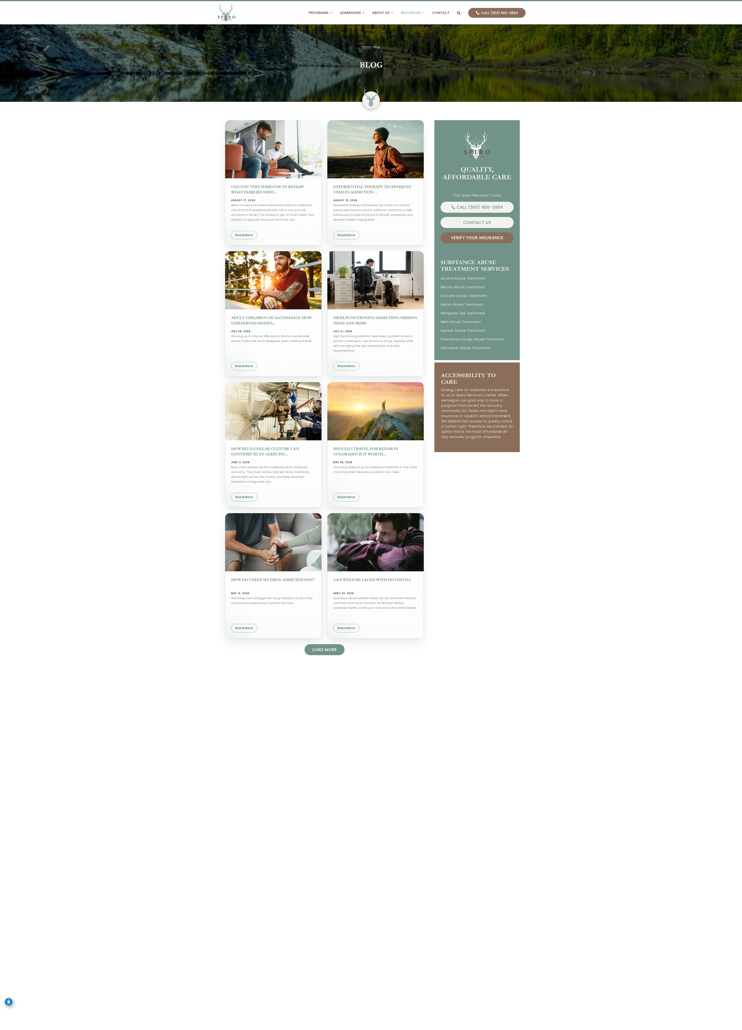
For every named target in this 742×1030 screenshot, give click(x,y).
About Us (381, 12)
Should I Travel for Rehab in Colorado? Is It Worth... (365, 452)
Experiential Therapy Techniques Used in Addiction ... (372, 190)
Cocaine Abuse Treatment (464, 295)
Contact (441, 12)
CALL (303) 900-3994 (499, 12)
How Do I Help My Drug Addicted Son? (272, 580)
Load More (324, 650)
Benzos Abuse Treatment (463, 287)
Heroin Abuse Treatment (462, 304)
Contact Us (477, 222)
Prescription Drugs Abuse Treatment (472, 339)
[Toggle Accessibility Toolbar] (8, 1002)
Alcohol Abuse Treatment (463, 278)
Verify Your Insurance (477, 238)
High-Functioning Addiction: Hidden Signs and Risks (375, 321)
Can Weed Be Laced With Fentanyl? (372, 580)
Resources (411, 12)
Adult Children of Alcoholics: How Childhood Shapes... (271, 321)
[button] (330, 12)
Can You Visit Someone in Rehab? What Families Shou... (267, 190)
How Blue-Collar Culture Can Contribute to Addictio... (265, 452)
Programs (318, 12)
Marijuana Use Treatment (463, 313)
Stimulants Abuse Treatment (466, 347)
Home (366, 47)
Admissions (350, 12)
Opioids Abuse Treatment (463, 330)
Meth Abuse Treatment (461, 321)
